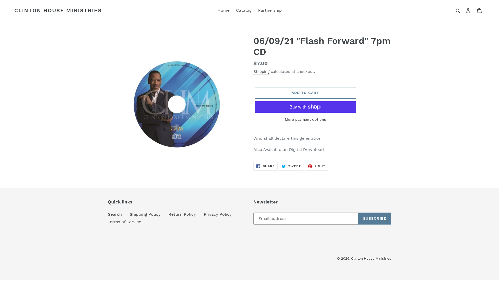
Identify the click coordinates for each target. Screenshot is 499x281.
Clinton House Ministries (58, 10)
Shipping (261, 71)
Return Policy (182, 214)
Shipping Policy (145, 214)
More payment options (305, 119)
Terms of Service (124, 221)
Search (115, 214)
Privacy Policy (218, 214)
